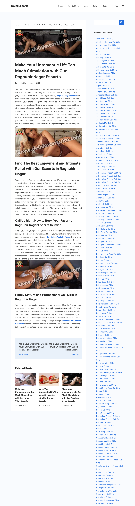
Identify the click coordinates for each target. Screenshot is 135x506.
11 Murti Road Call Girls (105, 39)
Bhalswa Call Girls (103, 366)
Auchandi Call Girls (104, 204)
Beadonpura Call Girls (105, 326)
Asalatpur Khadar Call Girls (107, 160)
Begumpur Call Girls (104, 332)
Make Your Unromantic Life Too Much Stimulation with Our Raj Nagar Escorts (63, 347)
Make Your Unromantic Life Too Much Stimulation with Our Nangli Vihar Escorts (24, 395)
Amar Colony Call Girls (105, 92)
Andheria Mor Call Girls (105, 123)
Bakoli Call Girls (102, 279)
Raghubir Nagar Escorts (67, 96)
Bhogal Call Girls (103, 391)
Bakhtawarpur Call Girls (106, 273)
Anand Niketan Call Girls (106, 110)
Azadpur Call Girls (103, 223)
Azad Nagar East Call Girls (107, 216)
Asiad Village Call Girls (105, 195)
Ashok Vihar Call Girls (105, 170)
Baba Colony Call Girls (105, 229)
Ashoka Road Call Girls (105, 188)
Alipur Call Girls (102, 86)
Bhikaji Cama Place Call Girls (108, 388)
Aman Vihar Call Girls (105, 89)
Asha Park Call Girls (104, 163)
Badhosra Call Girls (104, 248)
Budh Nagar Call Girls (105, 413)
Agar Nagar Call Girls (105, 61)
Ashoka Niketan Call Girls (106, 185)
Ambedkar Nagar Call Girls (107, 95)
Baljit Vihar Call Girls (104, 291)
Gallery (95, 6)
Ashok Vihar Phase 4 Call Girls (108, 182)
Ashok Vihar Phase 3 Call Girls (108, 179)
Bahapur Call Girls (103, 260)
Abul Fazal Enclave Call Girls (108, 42)
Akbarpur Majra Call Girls (106, 70)
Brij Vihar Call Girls (104, 407)
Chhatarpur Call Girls (105, 478)
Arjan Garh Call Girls (104, 151)
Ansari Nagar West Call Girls (108, 138)
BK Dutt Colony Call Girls (106, 404)
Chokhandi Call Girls (104, 503)
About (86, 6)
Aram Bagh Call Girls (104, 148)
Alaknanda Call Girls (104, 76)
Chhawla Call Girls (103, 481)
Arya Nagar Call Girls (105, 157)
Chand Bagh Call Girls (105, 444)
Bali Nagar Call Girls (104, 285)
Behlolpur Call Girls (104, 335)
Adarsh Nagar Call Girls (106, 45)
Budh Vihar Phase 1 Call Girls (108, 416)
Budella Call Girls (103, 410)
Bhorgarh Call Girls (104, 394)
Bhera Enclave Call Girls (106, 385)
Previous (25, 354)
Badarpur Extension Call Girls (108, 244)
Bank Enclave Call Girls (105, 294)
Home (60, 6)
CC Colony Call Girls (104, 432)
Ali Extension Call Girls (105, 79)
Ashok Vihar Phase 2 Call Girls (108, 176)
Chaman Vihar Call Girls (106, 435)
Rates (105, 6)
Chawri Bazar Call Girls (105, 472)
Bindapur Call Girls (104, 400)
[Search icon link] (122, 6)
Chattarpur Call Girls (104, 457)
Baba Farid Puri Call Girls (106, 232)
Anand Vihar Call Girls (105, 117)
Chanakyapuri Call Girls (106, 441)
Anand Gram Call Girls (105, 104)
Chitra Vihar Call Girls (105, 494)
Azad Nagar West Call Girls (107, 220)
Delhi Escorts (19, 6)
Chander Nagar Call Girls (106, 447)
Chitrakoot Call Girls (104, 497)
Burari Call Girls (102, 429)
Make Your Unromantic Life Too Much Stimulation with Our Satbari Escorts (48, 395)
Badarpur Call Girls (104, 241)
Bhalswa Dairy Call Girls (106, 369)
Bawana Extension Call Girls (108, 319)
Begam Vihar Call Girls (105, 329)
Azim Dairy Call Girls (104, 226)
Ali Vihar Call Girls (103, 82)
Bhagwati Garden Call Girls (107, 344)
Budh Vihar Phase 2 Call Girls (108, 419)
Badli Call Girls (102, 251)
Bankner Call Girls (103, 298)
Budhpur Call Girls (103, 422)
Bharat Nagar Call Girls (105, 375)
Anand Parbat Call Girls (106, 114)
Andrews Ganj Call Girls (106, 126)
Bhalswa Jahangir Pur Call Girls (109, 372)
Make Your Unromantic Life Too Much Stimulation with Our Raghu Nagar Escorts (33, 347)
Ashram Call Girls (103, 192)
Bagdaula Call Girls (104, 257)
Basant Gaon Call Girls (105, 310)
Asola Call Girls (102, 201)
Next (74, 354)
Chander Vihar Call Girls (106, 450)
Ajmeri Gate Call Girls (105, 67)
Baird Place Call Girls (104, 266)
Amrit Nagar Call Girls (105, 98)
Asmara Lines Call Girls (105, 198)
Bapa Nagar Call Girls (105, 301)
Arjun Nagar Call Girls (105, 154)
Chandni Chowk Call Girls (107, 453)
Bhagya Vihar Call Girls (105, 354)
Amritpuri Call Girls (104, 101)
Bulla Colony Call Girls (105, 425)
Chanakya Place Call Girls (106, 438)
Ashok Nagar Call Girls (105, 167)
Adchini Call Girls (103, 54)
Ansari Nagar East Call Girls (107, 135)
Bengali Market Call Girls (106, 338)
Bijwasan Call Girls (103, 397)
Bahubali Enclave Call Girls (107, 263)
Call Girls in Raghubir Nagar (58, 237)
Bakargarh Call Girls (104, 269)
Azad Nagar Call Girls (105, 213)
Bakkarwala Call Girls (105, 276)
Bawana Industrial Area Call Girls (109, 322)
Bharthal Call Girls (103, 382)
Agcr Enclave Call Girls (105, 64)
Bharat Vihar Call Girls (105, 379)
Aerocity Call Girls (103, 57)
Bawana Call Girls (103, 316)
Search (121, 22)
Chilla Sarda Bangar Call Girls (108, 485)
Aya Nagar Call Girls (104, 207)
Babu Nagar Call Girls (105, 238)
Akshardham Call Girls (105, 73)
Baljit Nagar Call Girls (105, 288)
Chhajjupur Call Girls (104, 475)
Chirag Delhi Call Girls (105, 488)
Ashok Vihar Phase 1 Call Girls (108, 173)
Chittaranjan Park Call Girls (107, 500)
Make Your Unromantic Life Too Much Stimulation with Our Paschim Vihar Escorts (71, 395)
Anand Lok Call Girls (104, 107)
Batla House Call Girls (105, 313)
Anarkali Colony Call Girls (106, 120)
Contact (115, 6)
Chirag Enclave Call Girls (106, 491)
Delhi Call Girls (73, 6)
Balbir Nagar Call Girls (105, 282)
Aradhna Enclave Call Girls (107, 142)
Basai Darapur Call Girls (106, 307)
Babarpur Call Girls (104, 235)
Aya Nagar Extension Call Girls (109, 210)
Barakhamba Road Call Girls (107, 304)
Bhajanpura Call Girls (105, 363)
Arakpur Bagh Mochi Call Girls (108, 145)
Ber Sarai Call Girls (104, 341)
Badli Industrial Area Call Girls (108, 254)
